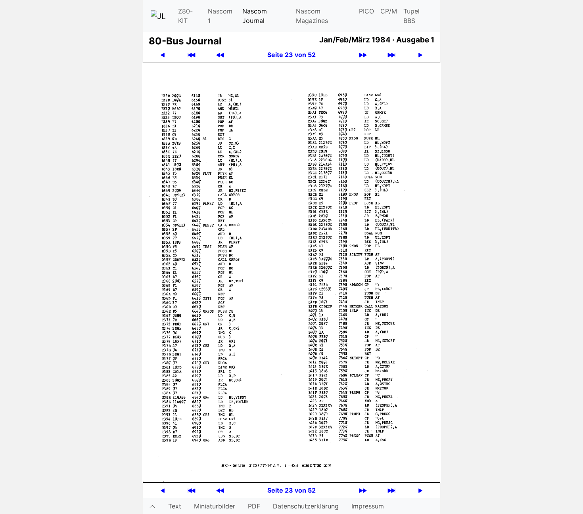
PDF (254, 506)
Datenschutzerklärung (306, 506)
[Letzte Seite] (391, 55)
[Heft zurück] (220, 55)
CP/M (388, 11)
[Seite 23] (291, 272)
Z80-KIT (185, 16)
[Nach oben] (152, 506)
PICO (366, 11)
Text (174, 506)
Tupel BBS (411, 16)
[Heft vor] (362, 55)
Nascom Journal (254, 16)
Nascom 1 (220, 16)
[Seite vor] (420, 55)
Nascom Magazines (312, 16)
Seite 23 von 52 (291, 55)
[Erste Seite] (191, 55)
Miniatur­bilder (214, 506)
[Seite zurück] (162, 55)
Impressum (367, 506)
